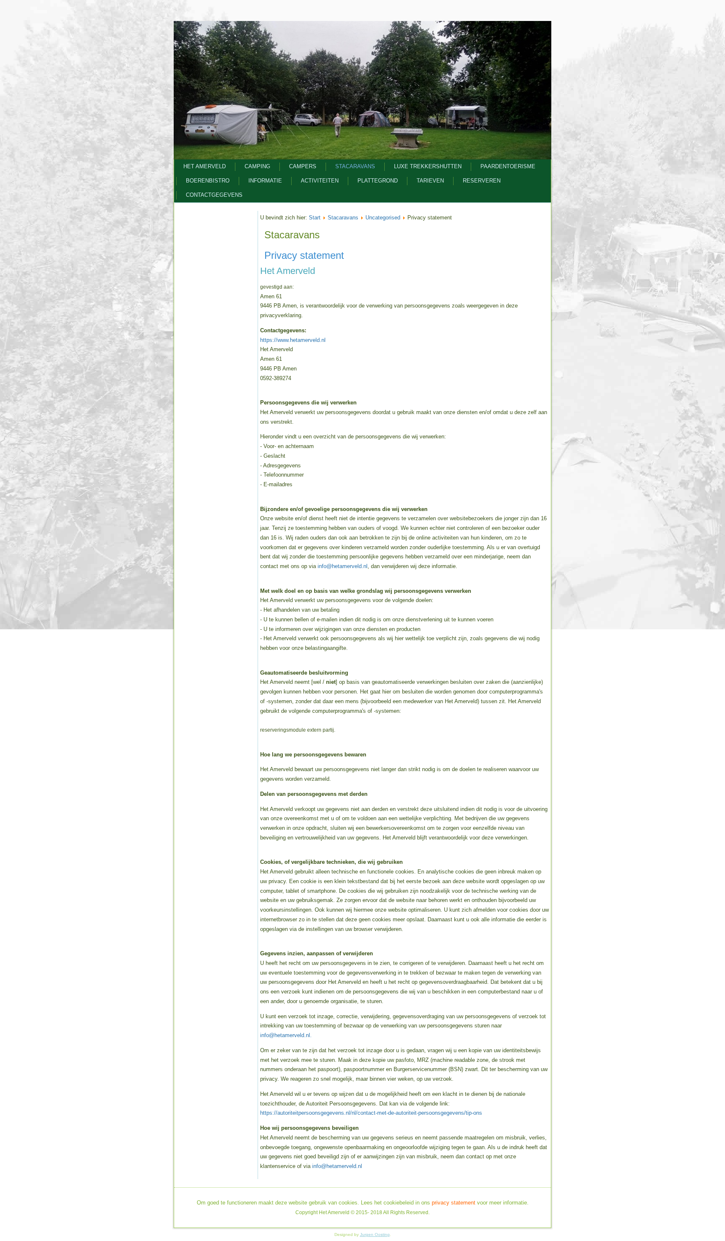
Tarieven (430, 180)
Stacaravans (355, 166)
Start (315, 217)
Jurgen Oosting (375, 1234)
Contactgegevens (214, 195)
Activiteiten (320, 180)
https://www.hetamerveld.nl (293, 340)
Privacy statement (304, 255)
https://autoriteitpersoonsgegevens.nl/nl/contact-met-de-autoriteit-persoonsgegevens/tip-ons (371, 1113)
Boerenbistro (207, 180)
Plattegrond (377, 180)
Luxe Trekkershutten (428, 166)
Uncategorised (382, 217)
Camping (257, 166)
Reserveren (482, 180)
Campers (302, 166)
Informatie (265, 180)
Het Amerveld (204, 166)
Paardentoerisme (507, 166)
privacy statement (453, 1202)
